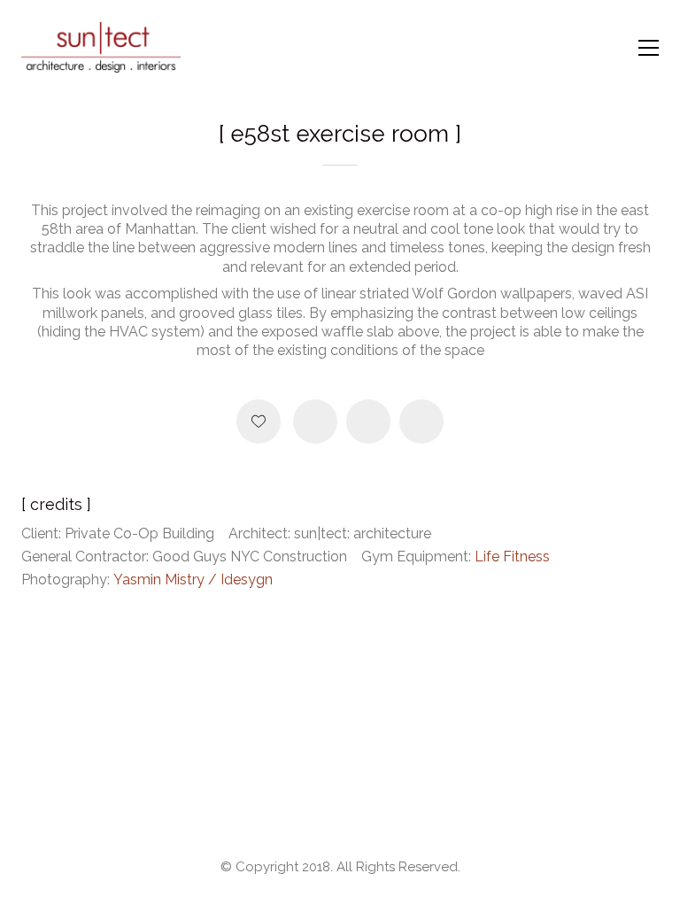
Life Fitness (512, 556)
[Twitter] (368, 421)
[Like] (258, 421)
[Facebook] (315, 421)
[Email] (421, 421)
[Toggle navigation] (648, 47)
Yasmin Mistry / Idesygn (193, 579)
